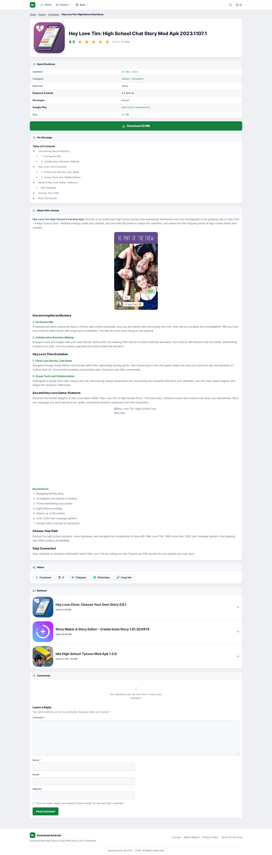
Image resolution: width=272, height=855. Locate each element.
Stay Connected (47, 198)
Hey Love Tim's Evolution (52, 166)
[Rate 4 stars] (100, 42)
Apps (82, 4)
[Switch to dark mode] (239, 4)
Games (64, 4)
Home (48, 4)
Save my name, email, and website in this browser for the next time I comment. (80, 803)
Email (36, 774)
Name (37, 760)
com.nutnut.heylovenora (136, 107)
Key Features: (49, 187)
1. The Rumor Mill (51, 156)
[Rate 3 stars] (93, 42)
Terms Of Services (231, 837)
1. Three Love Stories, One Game (60, 172)
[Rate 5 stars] (107, 42)
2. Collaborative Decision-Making (60, 161)
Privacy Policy (210, 837)
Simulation (53, 14)
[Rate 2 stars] (87, 42)
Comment (39, 717)
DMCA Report (192, 837)
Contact (176, 837)
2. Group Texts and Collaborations (60, 177)
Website (37, 789)
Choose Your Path (48, 192)
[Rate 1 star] (80, 42)
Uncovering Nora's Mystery (54, 151)
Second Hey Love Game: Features (58, 182)
